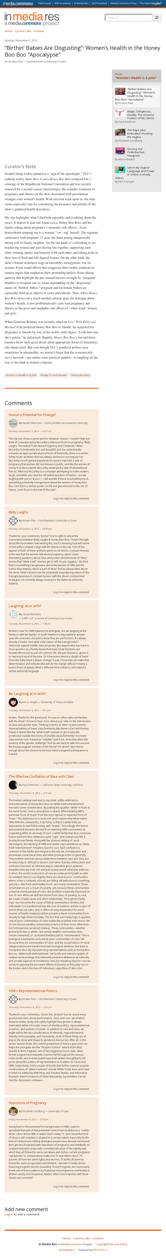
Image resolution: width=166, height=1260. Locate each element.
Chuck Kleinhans (31, 614)
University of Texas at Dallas (57, 702)
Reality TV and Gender (53, 375)
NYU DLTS (98, 1250)
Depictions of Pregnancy (27, 1103)
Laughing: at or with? (25, 606)
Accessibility (66, 1250)
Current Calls (23, 31)
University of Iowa (58, 1111)
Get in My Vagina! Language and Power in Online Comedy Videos (135, 173)
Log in (156, 3)
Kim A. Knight (29, 702)
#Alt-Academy (62, 3)
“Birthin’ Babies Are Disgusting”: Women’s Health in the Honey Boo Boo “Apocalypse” (135, 94)
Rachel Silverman (32, 423)
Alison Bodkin (126, 159)
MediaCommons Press (123, 3)
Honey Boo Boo (80, 375)
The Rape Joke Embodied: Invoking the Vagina (139, 133)
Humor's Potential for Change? (32, 415)
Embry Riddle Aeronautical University (66, 423)
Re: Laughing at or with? (27, 693)
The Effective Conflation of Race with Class (41, 776)
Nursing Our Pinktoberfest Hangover (135, 152)
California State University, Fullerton (62, 785)
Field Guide (44, 3)
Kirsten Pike (16, 61)
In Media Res (81, 3)
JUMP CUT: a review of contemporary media (47, 618)
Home (9, 31)
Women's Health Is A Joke (21, 375)
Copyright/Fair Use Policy (111, 1244)
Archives (38, 31)
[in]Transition (99, 3)
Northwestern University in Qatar (46, 61)
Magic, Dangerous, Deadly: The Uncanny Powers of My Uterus (140, 115)
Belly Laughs (18, 512)
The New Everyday (150, 3)
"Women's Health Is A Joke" (136, 78)
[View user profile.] (13, 423)
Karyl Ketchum (30, 785)
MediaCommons (71, 1244)
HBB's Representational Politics (33, 991)
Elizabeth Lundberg (33, 1111)
